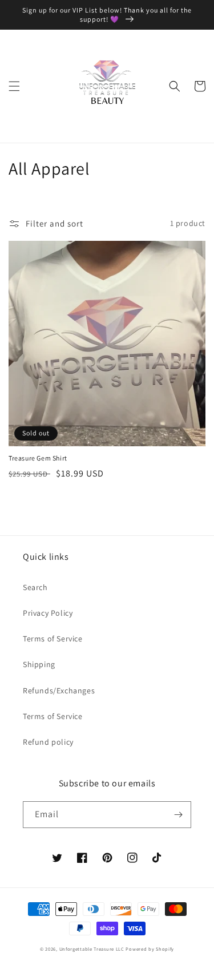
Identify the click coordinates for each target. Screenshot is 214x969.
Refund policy (48, 742)
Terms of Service (53, 638)
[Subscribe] (178, 814)
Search (35, 587)
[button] (14, 86)
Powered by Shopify (150, 949)
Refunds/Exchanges (59, 690)
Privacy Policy (47, 613)
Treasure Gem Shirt (38, 458)
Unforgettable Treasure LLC (91, 949)
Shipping (39, 664)
